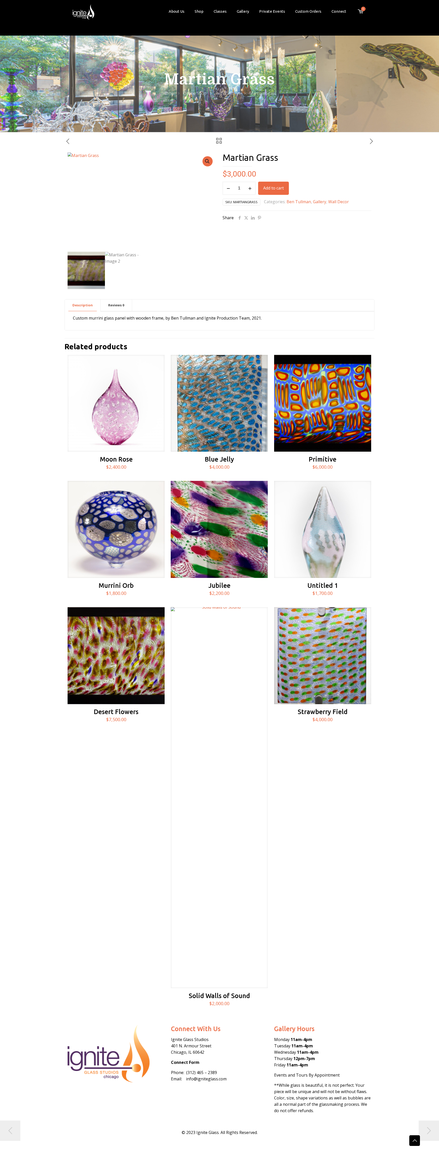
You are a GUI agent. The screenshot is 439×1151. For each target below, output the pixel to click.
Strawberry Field (323, 711)
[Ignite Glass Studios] (83, 11)
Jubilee (219, 585)
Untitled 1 (322, 585)
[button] (207, 161)
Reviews (116, 305)
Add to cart (273, 188)
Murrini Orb (116, 585)
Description (82, 305)
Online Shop (195, 93)
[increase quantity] (249, 188)
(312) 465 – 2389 (201, 1072)
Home (168, 93)
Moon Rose (116, 459)
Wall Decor (338, 201)
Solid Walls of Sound (219, 995)
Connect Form (185, 1062)
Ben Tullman (228, 93)
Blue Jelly (219, 459)
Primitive (322, 459)
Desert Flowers (116, 711)
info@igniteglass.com (206, 1079)
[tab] (83, 305)
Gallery (319, 201)
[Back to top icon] (414, 1140)
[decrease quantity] (228, 188)
